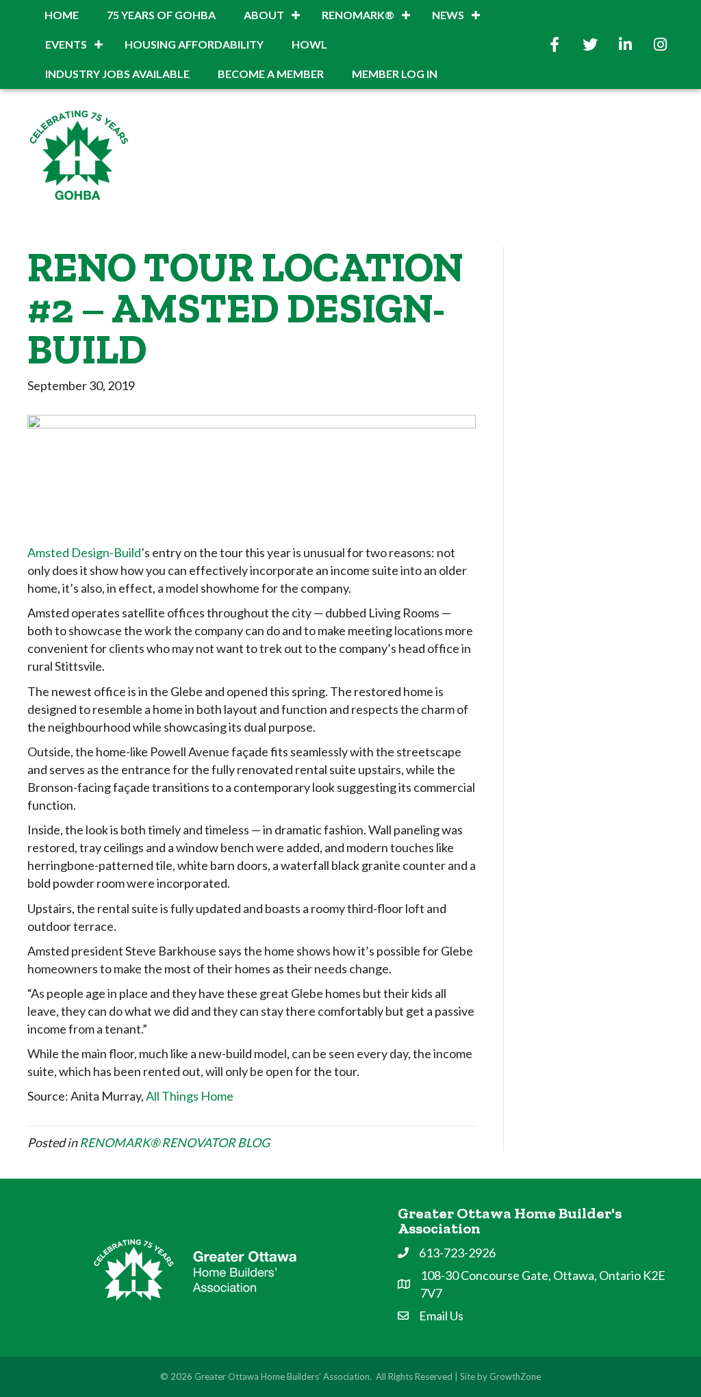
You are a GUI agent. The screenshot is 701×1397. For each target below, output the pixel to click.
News (448, 14)
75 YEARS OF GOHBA (161, 14)
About (264, 14)
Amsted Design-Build (84, 552)
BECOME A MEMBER (271, 73)
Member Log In (394, 73)
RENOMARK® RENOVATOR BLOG (174, 1142)
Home (61, 14)
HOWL (309, 44)
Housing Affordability (194, 44)
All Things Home (189, 1095)
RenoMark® (358, 14)
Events (66, 44)
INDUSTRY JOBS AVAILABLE (117, 73)
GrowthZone (515, 1376)
